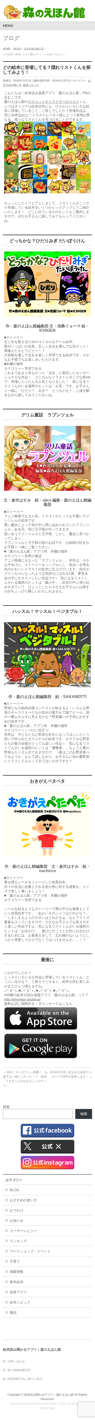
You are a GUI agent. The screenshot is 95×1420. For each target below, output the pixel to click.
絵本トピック (31, 84)
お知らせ (16, 1221)
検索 (6, 1107)
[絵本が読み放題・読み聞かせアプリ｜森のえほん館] (44, 13)
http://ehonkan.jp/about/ (22, 999)
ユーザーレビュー (23, 1231)
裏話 (13, 1312)
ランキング (18, 1241)
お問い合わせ (16, 1361)
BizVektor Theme (56, 1403)
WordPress (34, 1403)
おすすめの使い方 (23, 1200)
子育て (15, 1261)
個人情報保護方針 (19, 1370)
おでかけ (16, 1210)
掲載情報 (16, 1272)
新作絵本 (16, 1282)
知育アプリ (18, 1292)
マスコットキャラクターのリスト (53, 102)
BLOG (14, 1190)
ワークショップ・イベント (30, 1251)
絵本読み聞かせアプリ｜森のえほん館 (49, 1394)
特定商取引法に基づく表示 (24, 1379)
